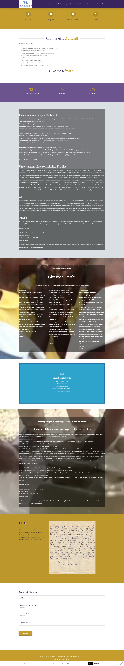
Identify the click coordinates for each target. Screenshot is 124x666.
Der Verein (28, 20)
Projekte (51, 20)
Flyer (96, 20)
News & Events (73, 20)
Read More (97, 663)
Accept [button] (90, 663)
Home (41, 656)
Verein (47, 656)
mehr (26, 633)
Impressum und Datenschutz (75, 656)
